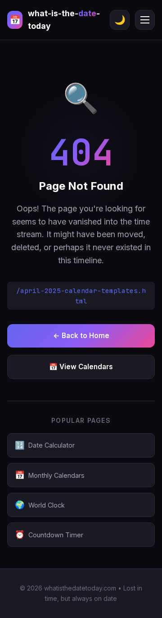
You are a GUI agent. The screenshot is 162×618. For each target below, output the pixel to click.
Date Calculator (45, 445)
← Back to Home (81, 335)
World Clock (40, 504)
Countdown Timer (49, 534)
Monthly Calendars (50, 475)
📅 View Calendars (81, 366)
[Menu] (145, 20)
